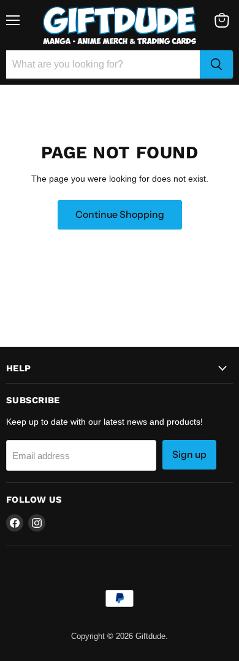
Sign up (189, 454)
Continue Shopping (119, 214)
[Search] (216, 64)
